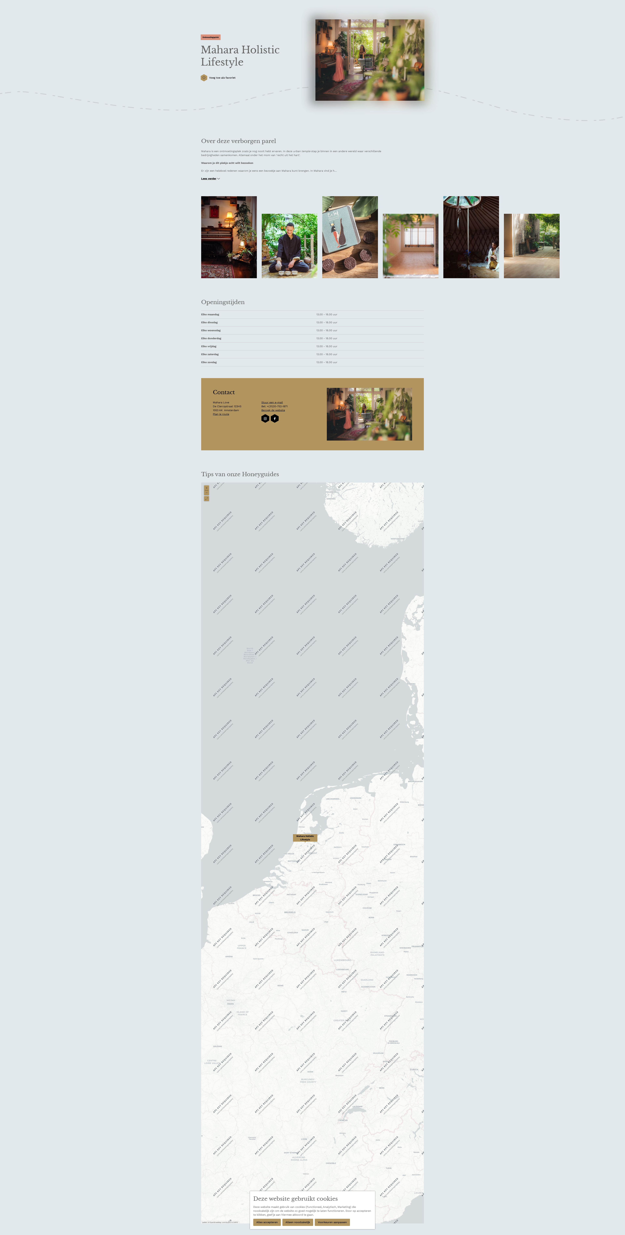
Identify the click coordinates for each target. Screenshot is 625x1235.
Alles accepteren (267, 1222)
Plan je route (221, 414)
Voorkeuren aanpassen (332, 1222)
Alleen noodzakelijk (297, 1222)
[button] (305, 840)
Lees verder (208, 178)
